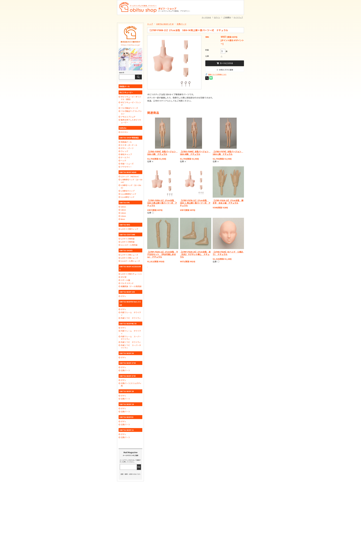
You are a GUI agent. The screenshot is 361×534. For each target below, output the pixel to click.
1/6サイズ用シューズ (129, 258)
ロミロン (124, 132)
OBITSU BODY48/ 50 (127, 323)
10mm (123, 216)
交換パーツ (181, 24)
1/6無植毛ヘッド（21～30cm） (131, 180)
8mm (123, 219)
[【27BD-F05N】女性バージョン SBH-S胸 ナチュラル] (163, 133)
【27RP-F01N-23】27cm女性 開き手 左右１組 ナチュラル (228, 201)
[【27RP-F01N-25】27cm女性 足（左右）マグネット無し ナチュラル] (195, 233)
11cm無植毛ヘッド (128, 194)
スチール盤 (125, 280)
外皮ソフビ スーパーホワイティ (131, 346)
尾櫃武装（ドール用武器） (131, 286)
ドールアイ (125, 157)
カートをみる (206, 17)
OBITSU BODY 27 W (164, 24)
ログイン (217, 17)
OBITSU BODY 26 (126, 391)
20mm (123, 207)
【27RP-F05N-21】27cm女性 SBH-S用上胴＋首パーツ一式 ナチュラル (162, 203)
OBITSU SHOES (126, 250)
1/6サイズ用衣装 (128, 242)
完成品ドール (124, 86)
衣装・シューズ (127, 163)
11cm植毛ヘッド (128, 197)
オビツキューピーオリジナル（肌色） (131, 98)
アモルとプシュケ (128, 117)
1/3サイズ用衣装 (128, 238)
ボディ (123, 296)
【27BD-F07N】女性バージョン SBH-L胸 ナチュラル (228, 152)
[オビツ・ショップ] (138, 3)
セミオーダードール (129, 145)
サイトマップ (238, 17)
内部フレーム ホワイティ (131, 313)
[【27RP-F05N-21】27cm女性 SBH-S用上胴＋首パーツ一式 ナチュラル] (163, 182)
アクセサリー (126, 167)
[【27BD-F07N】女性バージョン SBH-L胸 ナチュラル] (228, 133)
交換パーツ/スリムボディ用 (131, 384)
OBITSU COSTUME (127, 234)
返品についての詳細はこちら (217, 74)
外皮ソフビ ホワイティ (131, 318)
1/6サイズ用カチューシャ (131, 274)
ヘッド (123, 160)
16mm (123, 213)
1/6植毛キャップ (128, 191)
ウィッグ (124, 151)
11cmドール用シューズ (130, 261)
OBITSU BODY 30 (126, 353)
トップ (150, 24)
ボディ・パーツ (127, 148)
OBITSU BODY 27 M (127, 376)
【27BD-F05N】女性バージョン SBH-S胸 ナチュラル (162, 152)
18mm (123, 210)
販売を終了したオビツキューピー (131, 121)
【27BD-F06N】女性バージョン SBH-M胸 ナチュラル (195, 152)
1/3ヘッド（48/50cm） (130, 176)
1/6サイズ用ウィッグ (129, 229)
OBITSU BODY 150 (127, 292)
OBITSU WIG (124, 224)
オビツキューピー (126, 92)
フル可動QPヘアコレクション (131, 112)
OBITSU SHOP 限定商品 (129, 137)
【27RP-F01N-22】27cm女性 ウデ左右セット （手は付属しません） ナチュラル (162, 254)
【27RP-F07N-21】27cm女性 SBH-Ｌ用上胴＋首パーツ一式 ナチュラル (195, 203)
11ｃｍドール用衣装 (129, 245)
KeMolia (122, 128)
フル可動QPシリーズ (129, 108)
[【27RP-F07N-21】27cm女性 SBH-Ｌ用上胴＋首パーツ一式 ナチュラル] (195, 182)
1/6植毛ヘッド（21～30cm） (131, 186)
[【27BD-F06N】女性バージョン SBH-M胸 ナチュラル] (195, 133)
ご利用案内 (227, 17)
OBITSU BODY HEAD (127, 172)
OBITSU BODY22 (126, 417)
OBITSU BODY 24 (126, 404)
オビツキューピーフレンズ (131, 103)
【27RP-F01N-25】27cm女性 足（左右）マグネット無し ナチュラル (195, 254)
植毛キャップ (126, 154)
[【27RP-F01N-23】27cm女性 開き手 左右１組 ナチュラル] (228, 182)
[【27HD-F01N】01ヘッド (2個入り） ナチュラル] (228, 233)
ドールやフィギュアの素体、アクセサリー (174, 11)
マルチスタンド (127, 283)
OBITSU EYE (124, 202)
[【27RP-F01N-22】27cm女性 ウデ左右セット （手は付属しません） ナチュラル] (163, 233)
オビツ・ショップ (167, 8)
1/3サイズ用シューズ (129, 255)
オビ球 (123, 277)
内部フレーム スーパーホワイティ (131, 337)
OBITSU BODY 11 (126, 430)
